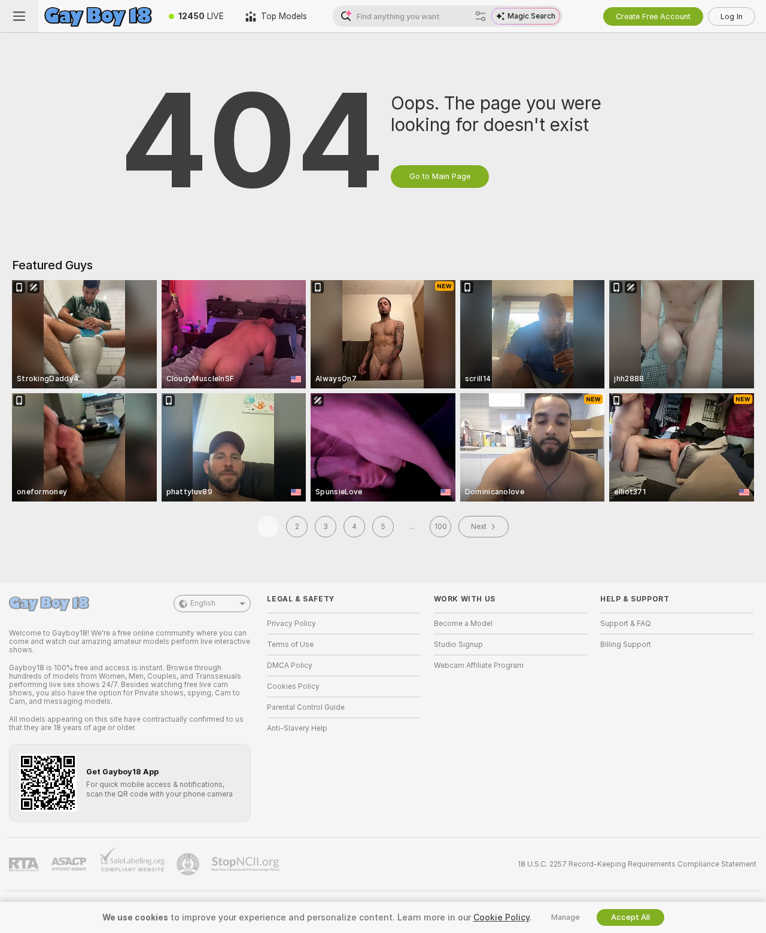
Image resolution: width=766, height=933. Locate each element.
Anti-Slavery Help (297, 728)
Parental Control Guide (306, 707)
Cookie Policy (501, 917)
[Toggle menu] (19, 16)
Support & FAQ (625, 623)
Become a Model (463, 623)
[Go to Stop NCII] (246, 864)
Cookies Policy (293, 686)
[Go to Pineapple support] (189, 864)
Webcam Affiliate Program (479, 665)
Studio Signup (458, 644)
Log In (732, 16)
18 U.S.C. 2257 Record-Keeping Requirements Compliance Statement (637, 864)
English (202, 603)
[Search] (480, 16)
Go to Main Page (439, 176)
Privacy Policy (291, 623)
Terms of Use (290, 644)
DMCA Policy (289, 665)
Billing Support (625, 644)
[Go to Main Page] (98, 16)
